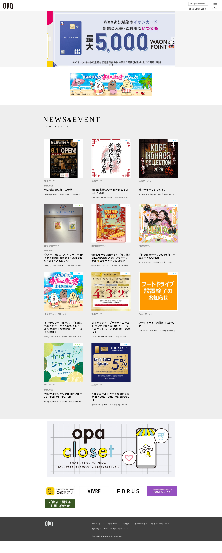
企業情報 (126, 523)
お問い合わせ (140, 523)
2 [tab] (112, 64)
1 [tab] (109, 64)
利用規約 (95, 528)
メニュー (215, 8)
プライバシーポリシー (158, 523)
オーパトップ (97, 523)
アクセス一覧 (112, 523)
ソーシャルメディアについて (115, 528)
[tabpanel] (111, 39)
